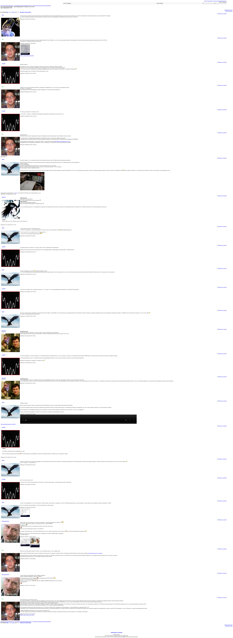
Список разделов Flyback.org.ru (219, 1)
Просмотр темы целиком (25, 12)
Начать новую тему (229, 9)
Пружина (4, 330)
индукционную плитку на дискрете (95, 553)
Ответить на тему (229, 11)
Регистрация (209, 1)
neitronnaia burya (5, 521)
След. (13, 12)
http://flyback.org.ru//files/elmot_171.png (62, 141)
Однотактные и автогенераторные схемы (22, 5)
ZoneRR (3, 63)
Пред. (7, 12)
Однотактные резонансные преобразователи (41, 5)
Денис (3, 159)
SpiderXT (4, 197)
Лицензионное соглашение (116, 632)
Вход (206, 1)
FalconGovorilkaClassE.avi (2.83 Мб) (8, 424)
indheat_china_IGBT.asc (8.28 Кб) (27, 55)
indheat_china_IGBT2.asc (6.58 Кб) (27, 614)
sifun (3, 15)
